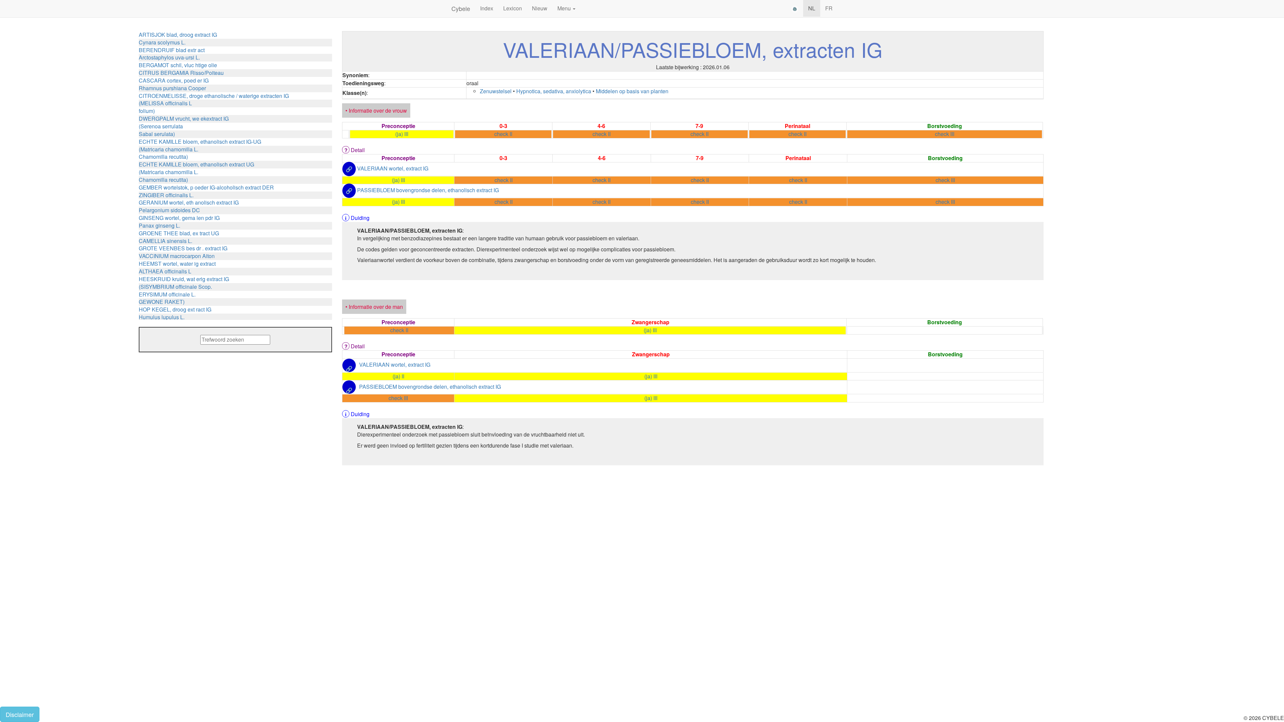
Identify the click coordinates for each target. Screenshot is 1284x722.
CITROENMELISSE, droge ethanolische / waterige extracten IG (214, 96)
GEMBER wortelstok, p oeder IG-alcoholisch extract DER (206, 187)
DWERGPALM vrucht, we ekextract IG (184, 118)
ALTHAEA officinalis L (165, 271)
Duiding (360, 218)
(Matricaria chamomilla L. (168, 149)
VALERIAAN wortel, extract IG (392, 168)
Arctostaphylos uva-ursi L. (169, 57)
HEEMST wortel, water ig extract (177, 263)
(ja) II (398, 376)
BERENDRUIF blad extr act (172, 50)
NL (811, 8)
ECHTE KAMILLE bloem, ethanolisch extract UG (196, 164)
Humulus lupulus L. (162, 317)
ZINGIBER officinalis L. (166, 195)
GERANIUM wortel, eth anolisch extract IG (189, 202)
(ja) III (401, 134)
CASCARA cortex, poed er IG (174, 80)
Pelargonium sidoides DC (169, 210)
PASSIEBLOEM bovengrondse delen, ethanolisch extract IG (428, 190)
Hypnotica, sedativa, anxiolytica (553, 91)
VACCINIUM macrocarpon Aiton (177, 256)
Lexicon (512, 8)
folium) (147, 111)
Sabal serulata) (157, 134)
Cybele (460, 8)
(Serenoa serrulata (161, 126)
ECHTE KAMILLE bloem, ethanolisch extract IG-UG (200, 141)
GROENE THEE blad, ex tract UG (179, 233)
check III (944, 134)
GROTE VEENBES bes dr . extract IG (183, 248)
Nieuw (539, 8)
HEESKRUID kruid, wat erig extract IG (184, 279)
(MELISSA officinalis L (165, 103)
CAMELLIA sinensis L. (165, 241)
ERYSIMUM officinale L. (167, 294)
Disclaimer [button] (20, 714)
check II (503, 134)
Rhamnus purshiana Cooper (172, 88)
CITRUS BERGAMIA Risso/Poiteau (181, 73)
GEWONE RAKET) (162, 302)
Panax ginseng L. (159, 225)
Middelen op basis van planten (632, 91)
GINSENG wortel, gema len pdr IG (179, 218)
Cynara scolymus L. (162, 42)
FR (829, 8)
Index (486, 8)
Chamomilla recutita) (163, 156)
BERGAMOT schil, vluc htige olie (178, 65)
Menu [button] (564, 8)
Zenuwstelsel (496, 91)
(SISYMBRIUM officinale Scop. (175, 286)
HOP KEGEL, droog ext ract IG (175, 309)
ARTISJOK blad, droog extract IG (178, 34)
